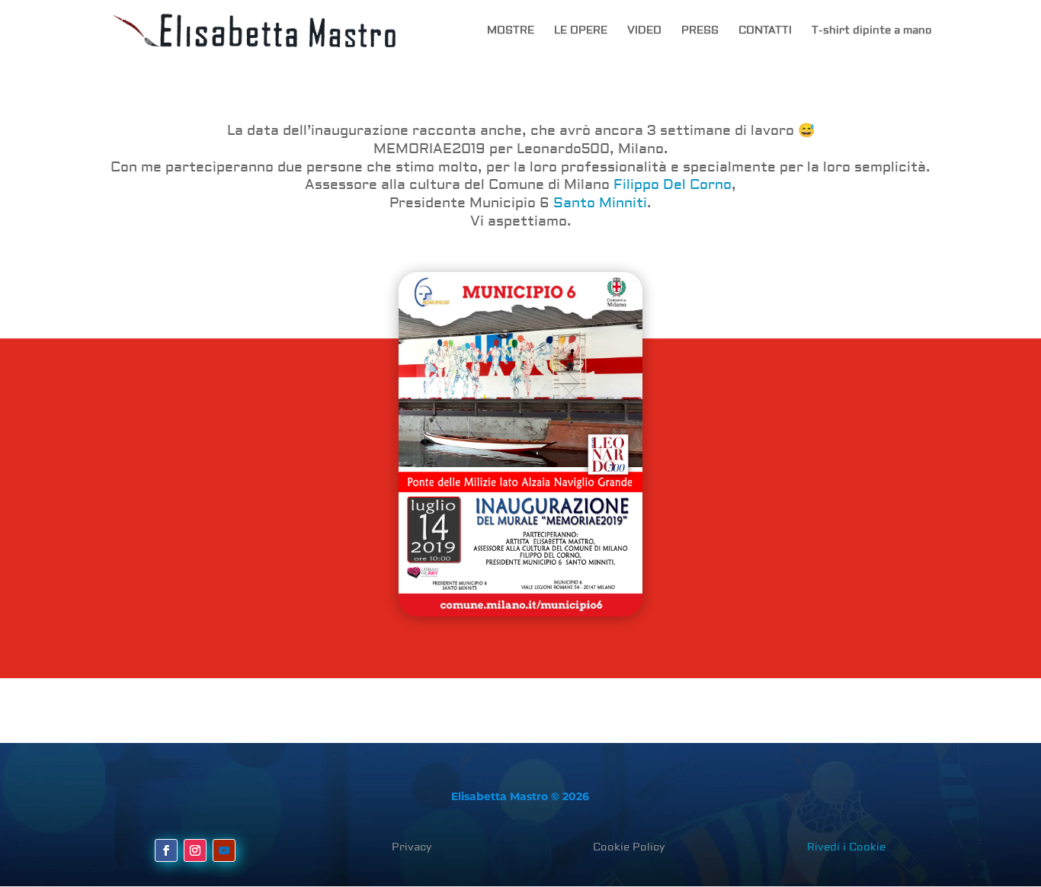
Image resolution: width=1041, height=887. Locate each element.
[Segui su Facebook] (166, 850)
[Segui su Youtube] (224, 850)
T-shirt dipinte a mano (872, 31)
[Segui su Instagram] (195, 850)
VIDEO (644, 31)
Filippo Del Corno (672, 185)
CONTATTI (765, 31)
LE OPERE (580, 31)
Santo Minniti (600, 203)
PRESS (700, 31)
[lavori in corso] (520, 444)
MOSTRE (510, 31)
